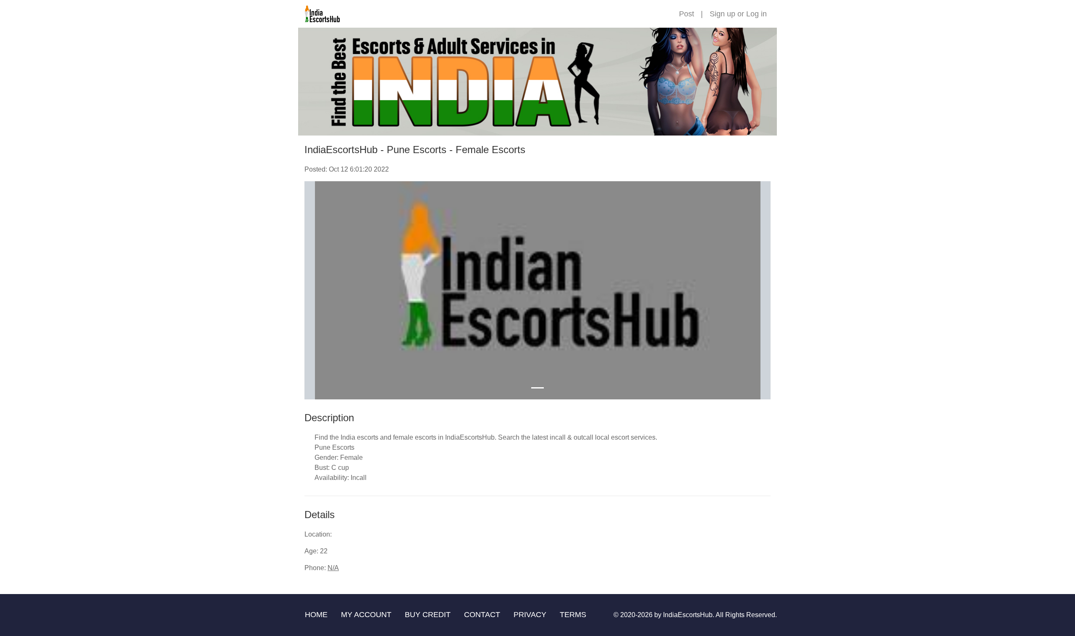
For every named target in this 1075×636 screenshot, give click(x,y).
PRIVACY (530, 614)
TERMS (573, 614)
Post (686, 14)
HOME (316, 614)
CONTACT (482, 614)
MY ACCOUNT (366, 614)
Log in (756, 14)
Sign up (722, 14)
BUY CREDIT (428, 614)
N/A (333, 567)
